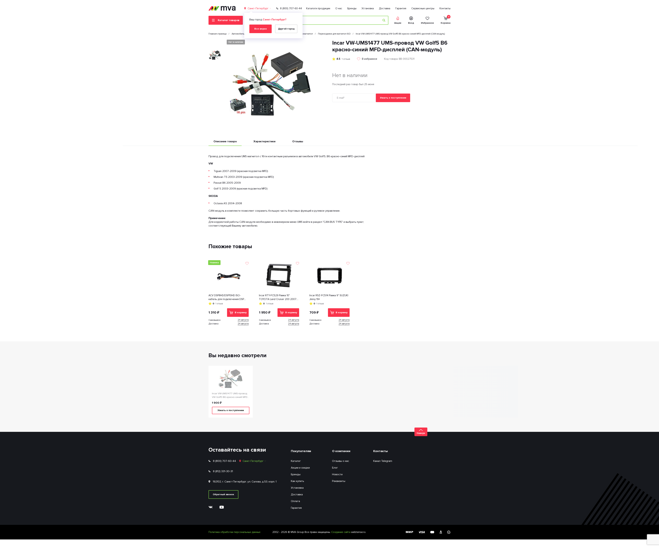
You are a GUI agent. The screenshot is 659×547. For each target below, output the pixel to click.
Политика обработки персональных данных (234, 532)
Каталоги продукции (318, 8)
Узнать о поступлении (393, 97)
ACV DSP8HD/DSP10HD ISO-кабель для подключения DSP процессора (226, 297)
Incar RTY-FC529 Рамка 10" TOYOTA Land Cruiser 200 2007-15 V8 (278, 297)
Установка (368, 8)
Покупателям (301, 451)
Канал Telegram (382, 461)
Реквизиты (338, 481)
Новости (337, 474)
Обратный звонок (223, 494)
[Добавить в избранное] (247, 263)
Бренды (351, 8)
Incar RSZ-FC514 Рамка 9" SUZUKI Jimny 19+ (328, 297)
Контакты (445, 8)
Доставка (384, 8)
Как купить (297, 481)
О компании (341, 451)
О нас (338, 8)
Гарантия (400, 8)
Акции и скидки (300, 467)
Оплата (295, 501)
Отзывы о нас (340, 461)
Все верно (260, 28)
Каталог (296, 461)
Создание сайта (341, 532)
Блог (335, 467)
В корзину (241, 312)
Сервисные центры (422, 8)
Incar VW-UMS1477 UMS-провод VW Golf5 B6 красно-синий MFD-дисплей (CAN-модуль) (230, 395)
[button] (215, 42)
